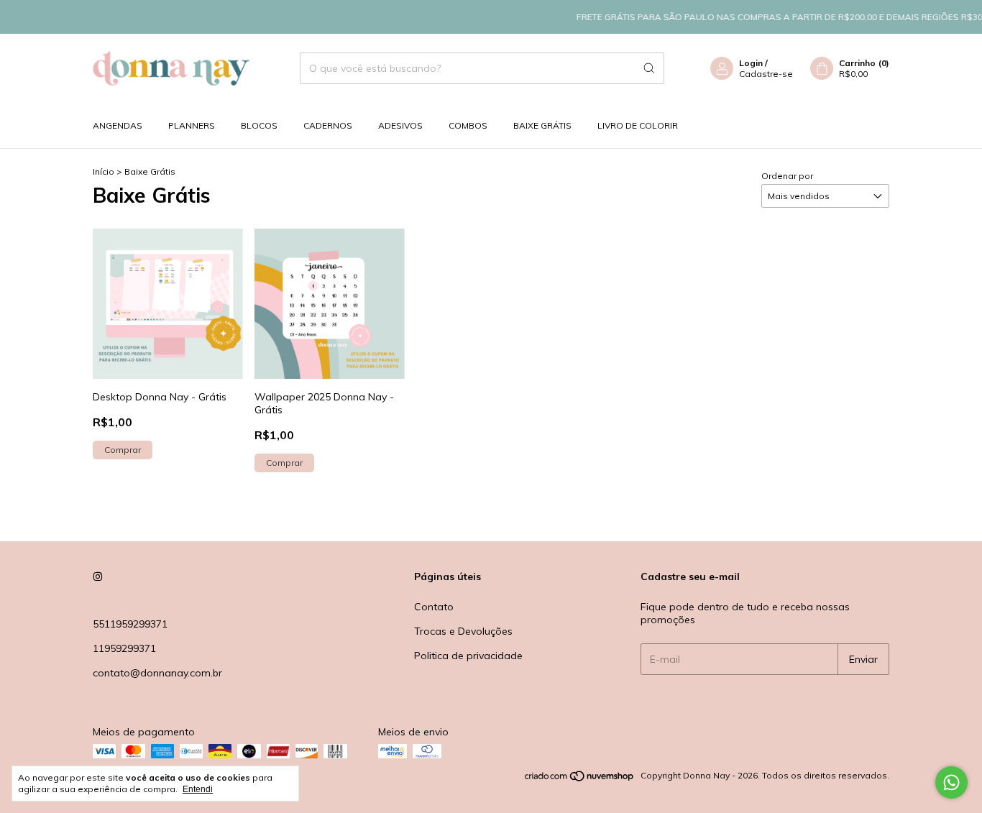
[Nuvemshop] (579, 778)
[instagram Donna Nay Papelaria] (98, 576)
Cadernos (327, 125)
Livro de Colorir (637, 125)
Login (751, 63)
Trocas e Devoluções (463, 631)
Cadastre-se (766, 73)
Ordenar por (787, 175)
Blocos (259, 125)
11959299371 (124, 648)
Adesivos (400, 125)
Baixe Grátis (542, 125)
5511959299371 (130, 623)
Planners (191, 125)
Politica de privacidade (468, 655)
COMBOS (468, 125)
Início (103, 171)
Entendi (198, 789)
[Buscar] (649, 68)
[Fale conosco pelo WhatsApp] (951, 782)
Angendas (117, 125)
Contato (434, 606)
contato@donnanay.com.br (157, 672)
